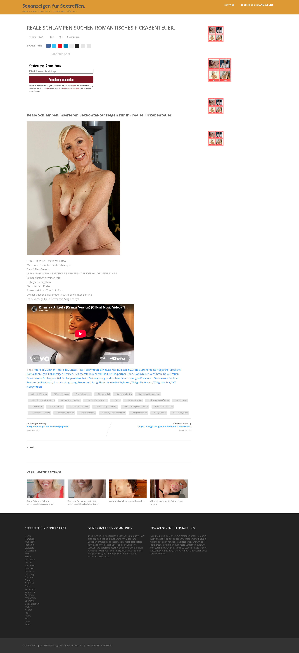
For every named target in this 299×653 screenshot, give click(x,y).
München (29, 541)
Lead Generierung (49, 645)
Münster (29, 606)
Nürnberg (29, 574)
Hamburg (29, 538)
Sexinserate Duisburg (39, 382)
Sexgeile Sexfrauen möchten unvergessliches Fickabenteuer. (83, 502)
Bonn (27, 586)
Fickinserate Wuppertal (88, 374)
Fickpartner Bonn (123, 374)
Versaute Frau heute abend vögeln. (126, 501)
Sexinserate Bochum (166, 378)
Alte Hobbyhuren (89, 369)
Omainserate (34, 378)
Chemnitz (29, 600)
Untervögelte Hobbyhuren (114, 382)
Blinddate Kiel (108, 369)
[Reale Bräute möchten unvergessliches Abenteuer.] (45, 497)
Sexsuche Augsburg (65, 382)
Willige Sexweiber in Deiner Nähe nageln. (166, 502)
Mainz (28, 615)
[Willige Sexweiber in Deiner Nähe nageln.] (168, 497)
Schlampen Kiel (52, 378)
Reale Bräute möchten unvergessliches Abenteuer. (40, 502)
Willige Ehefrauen (141, 382)
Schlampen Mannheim (75, 378)
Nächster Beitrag (164, 425)
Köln (27, 553)
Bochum (29, 577)
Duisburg (29, 571)
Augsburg (29, 594)
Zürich (28, 624)
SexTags (229, 4)
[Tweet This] (54, 46)
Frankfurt (29, 544)
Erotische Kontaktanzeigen (43, 400)
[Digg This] (77, 46)
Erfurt (28, 618)
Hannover (30, 565)
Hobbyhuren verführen (148, 374)
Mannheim (30, 597)
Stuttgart (29, 547)
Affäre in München (44, 369)
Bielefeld (29, 583)
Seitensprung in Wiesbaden (137, 378)
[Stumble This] (71, 46)
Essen (28, 556)
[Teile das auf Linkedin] (66, 46)
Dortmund (30, 559)
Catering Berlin (29, 645)
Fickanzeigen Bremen (60, 374)
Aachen (28, 609)
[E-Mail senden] (83, 46)
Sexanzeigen (73, 36)
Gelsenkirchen (32, 603)
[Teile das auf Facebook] (48, 46)
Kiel (26, 612)
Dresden (29, 568)
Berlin (28, 535)
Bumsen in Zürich (127, 369)
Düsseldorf (30, 550)
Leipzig (28, 562)
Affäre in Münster (67, 369)
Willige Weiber (161, 382)
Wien (27, 621)
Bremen (29, 580)
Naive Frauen (171, 374)
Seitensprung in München (104, 378)
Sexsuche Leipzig (88, 382)
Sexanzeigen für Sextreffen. (53, 6)
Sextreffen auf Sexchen (71, 645)
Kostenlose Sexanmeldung (256, 4)
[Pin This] (60, 46)
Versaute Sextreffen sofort (99, 645)
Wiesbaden (30, 589)
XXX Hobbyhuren (180, 412)
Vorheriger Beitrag (47, 425)
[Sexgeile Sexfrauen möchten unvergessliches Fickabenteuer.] (86, 497)
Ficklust (107, 374)
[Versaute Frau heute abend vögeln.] (128, 497)
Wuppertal (30, 591)
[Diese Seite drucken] (89, 46)
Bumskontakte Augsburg (153, 369)
